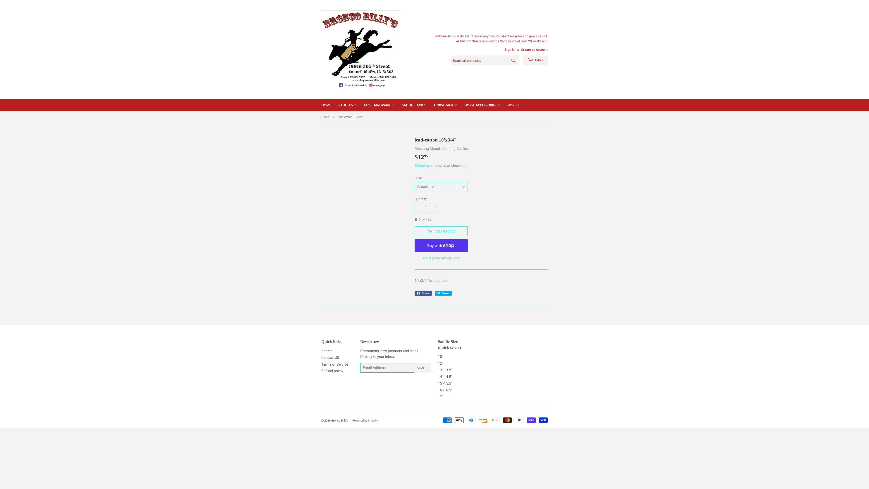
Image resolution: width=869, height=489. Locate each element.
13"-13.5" (445, 370)
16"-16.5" (445, 390)
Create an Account (534, 49)
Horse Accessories (480, 105)
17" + (442, 397)
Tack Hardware (378, 105)
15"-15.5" (445, 383)
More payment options (441, 258)
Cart (538, 60)
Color (418, 178)
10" (440, 357)
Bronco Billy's (339, 420)
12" (440, 363)
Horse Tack (444, 105)
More (511, 105)
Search (326, 351)
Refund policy (332, 371)
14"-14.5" (445, 377)
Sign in (510, 49)
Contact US (330, 357)
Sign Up (422, 368)
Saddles (346, 105)
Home (326, 105)
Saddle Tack (413, 105)
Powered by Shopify (365, 420)
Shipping (422, 165)
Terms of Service (334, 364)
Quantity (421, 199)
